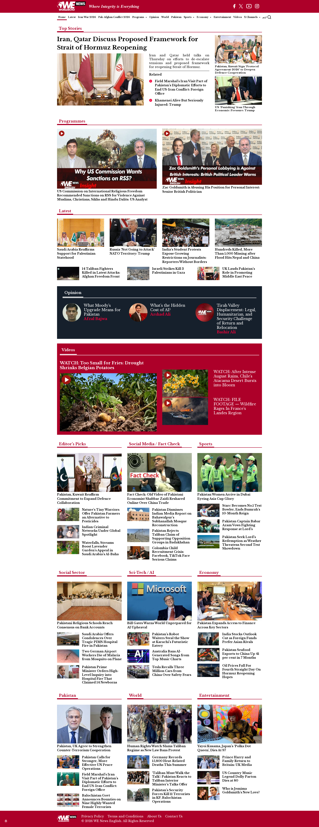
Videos (237, 17)
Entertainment (222, 17)
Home (62, 17)
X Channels (251, 17)
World (165, 17)
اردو (264, 17)
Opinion (154, 17)
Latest (72, 17)
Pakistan (176, 17)
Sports (187, 17)
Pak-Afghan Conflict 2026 (114, 17)
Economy (202, 17)
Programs (138, 17)
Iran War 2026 (87, 17)
